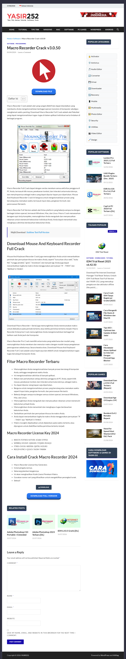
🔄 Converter (94, 75)
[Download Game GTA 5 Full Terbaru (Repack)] (94, 385)
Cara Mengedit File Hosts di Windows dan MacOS (110, 314)
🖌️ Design (92, 140)
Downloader (100, 258)
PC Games (82, 30)
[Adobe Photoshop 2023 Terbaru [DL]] (43, 522)
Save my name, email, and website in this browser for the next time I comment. (41, 634)
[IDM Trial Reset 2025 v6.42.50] (101, 246)
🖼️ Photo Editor (95, 114)
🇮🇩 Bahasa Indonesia (26, 6)
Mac (58, 30)
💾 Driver (92, 82)
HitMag (116, 655)
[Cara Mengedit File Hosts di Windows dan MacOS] (94, 316)
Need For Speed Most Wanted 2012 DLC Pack (109, 432)
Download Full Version (44, 496)
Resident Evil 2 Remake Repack (110, 415)
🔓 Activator (93, 56)
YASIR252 (25, 655)
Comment (12, 563)
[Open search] (118, 29)
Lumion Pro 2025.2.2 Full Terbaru (109, 160)
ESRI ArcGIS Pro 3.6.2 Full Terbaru (109, 191)
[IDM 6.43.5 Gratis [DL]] (69, 521)
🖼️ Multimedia (94, 107)
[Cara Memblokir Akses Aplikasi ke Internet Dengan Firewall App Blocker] (94, 351)
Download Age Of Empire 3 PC (110, 398)
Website (11, 619)
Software (69, 30)
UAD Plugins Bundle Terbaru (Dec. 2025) (110, 176)
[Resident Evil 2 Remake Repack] (94, 418)
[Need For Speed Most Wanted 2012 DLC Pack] (94, 433)
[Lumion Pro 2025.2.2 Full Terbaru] (94, 162)
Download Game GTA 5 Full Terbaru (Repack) (110, 384)
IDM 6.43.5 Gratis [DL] (68, 530)
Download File (43, 91)
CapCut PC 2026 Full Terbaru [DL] (109, 208)
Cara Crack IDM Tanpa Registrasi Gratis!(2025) (109, 297)
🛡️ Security (93, 120)
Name (10, 596)
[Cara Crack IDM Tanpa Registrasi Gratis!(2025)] (94, 299)
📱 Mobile (92, 101)
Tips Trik (35, 30)
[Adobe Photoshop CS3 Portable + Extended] (18, 522)
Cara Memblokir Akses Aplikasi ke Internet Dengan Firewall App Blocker (110, 353)
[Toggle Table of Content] (22, 99)
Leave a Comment (24, 52)
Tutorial (22, 30)
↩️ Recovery (93, 95)
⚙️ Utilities (93, 127)
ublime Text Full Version (38, 232)
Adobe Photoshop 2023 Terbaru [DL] (43, 533)
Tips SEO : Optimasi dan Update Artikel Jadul (110, 331)
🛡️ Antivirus (93, 63)
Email (10, 607)
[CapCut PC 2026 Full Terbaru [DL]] (94, 210)
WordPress (96, 30)
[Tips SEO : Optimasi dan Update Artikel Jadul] (94, 333)
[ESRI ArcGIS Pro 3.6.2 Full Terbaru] (94, 194)
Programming (21, 44)
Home (11, 30)
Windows (47, 30)
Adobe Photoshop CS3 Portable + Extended (17, 533)
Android (109, 30)
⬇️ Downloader (95, 88)
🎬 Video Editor (95, 133)
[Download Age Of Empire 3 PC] (94, 402)
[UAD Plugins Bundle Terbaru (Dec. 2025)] (94, 178)
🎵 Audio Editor (95, 69)
